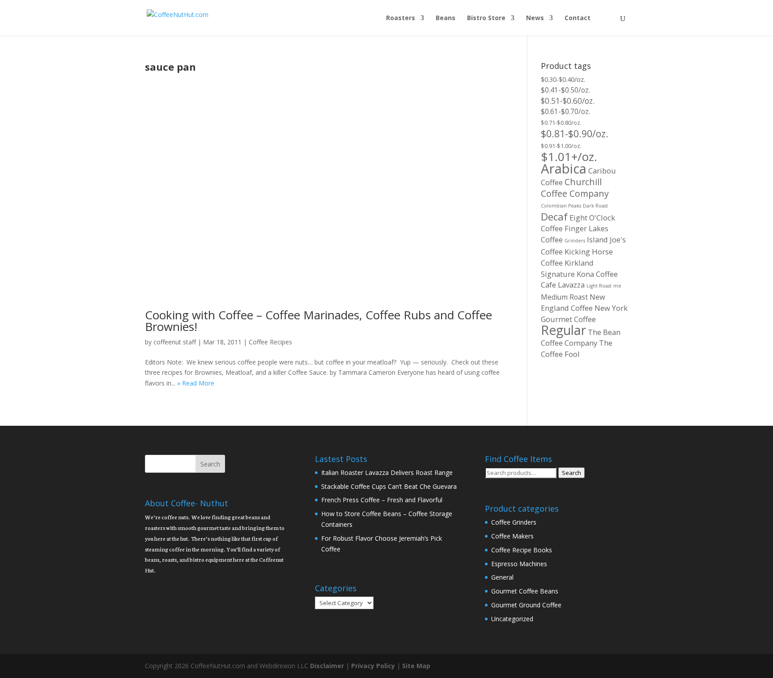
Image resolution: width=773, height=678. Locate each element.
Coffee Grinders (513, 522)
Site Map (416, 665)
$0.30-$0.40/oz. (563, 79)
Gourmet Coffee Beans (524, 591)
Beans (445, 18)
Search (571, 473)
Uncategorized (512, 618)
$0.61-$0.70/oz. (565, 111)
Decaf (554, 217)
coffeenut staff (174, 342)
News (535, 18)
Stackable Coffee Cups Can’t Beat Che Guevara (389, 486)
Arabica (563, 169)
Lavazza (571, 285)
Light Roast (599, 286)
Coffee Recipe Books (521, 550)
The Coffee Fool (576, 348)
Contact (577, 18)
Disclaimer (327, 665)
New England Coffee (573, 302)
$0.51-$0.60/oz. (568, 100)
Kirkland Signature (567, 268)
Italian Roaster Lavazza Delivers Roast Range (387, 472)
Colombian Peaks (561, 206)
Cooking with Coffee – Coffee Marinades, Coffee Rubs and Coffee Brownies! (318, 321)
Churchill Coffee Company (575, 187)
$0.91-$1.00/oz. (561, 146)
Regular (563, 330)
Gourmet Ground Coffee (526, 605)
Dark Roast (595, 206)
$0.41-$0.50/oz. (565, 90)
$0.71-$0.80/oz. (561, 123)
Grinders (575, 240)
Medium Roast (564, 297)
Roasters (400, 18)
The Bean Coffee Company (580, 337)
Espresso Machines (519, 563)
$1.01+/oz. (569, 156)
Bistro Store (486, 18)
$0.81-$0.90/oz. (574, 133)
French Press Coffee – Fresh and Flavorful (381, 500)
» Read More (195, 383)
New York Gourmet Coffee (584, 313)
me (617, 286)
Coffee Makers (512, 536)
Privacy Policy (373, 665)
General (502, 577)
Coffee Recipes (270, 342)
